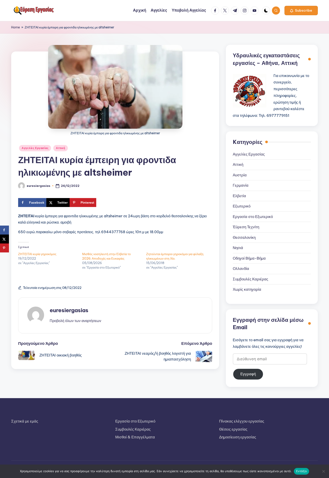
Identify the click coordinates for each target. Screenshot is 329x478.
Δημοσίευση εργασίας (237, 437)
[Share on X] (4, 239)
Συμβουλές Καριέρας (250, 279)
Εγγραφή (248, 373)
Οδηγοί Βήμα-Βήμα (249, 258)
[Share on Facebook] (4, 230)
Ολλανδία (241, 268)
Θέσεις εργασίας (233, 429)
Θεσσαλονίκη (244, 237)
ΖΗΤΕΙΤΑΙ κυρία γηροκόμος (37, 254)
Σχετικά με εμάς (24, 421)
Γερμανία (240, 185)
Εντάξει (301, 471)
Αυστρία (240, 175)
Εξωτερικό (241, 206)
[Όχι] (323, 471)
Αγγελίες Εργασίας (35, 148)
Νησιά (238, 247)
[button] (301, 10)
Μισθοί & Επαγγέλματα (135, 437)
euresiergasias (69, 310)
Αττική (60, 148)
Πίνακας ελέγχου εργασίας (241, 421)
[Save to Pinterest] (4, 247)
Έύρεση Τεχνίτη (246, 226)
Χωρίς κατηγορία (247, 289)
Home (15, 27)
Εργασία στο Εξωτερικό (253, 216)
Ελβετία (239, 195)
